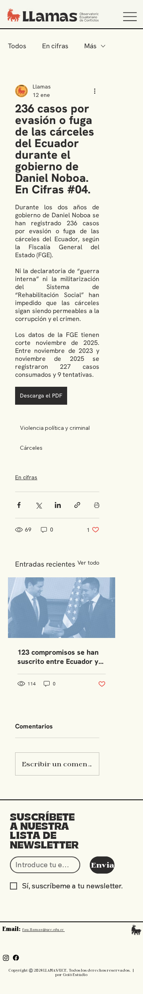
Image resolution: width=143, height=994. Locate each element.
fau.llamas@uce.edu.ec (43, 929)
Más (90, 46)
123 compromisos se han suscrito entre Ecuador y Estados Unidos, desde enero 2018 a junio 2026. (58, 657)
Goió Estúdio (75, 974)
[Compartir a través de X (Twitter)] (38, 505)
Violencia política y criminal (55, 427)
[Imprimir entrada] (96, 505)
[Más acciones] (94, 91)
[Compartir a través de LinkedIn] (58, 505)
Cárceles (31, 447)
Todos (17, 46)
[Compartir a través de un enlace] (77, 505)
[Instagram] (6, 958)
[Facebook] (16, 958)
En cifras (55, 46)
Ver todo (88, 562)
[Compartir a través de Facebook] (19, 505)
